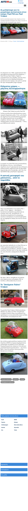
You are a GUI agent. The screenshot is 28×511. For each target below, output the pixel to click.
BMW (15, 419)
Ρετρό (14, 41)
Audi (2, 419)
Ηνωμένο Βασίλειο (6, 379)
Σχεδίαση (15, 379)
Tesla (15, 430)
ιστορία (22, 379)
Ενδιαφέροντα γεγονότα (7, 382)
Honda (3, 427)
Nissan (16, 422)
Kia (2, 430)
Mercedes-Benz (18, 425)
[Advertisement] (14, 58)
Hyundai (16, 427)
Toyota (3, 422)
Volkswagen (4, 425)
